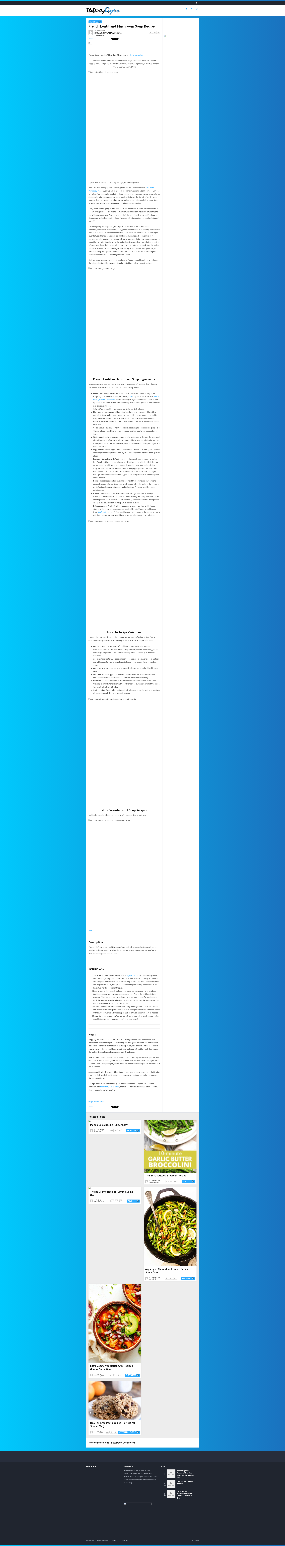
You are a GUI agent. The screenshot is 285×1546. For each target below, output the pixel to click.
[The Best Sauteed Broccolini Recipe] (170, 1146)
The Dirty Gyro (103, 1541)
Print (91, 930)
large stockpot (132, 975)
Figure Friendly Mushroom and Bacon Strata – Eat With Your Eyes (184, 1494)
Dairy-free (94, 22)
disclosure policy (136, 55)
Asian (130, 1201)
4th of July (131, 1130)
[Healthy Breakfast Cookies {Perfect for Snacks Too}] (115, 1400)
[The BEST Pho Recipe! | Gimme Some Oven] (90, 1188)
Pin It (91, 38)
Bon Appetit (102, 512)
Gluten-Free (98, 33)
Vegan (113, 33)
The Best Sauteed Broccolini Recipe (165, 1175)
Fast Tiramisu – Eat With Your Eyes (185, 1482)
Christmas (186, 1278)
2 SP (184, 1181)
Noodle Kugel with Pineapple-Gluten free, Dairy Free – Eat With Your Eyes (185, 1473)
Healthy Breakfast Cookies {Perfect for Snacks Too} (112, 1424)
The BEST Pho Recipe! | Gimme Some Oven (111, 1193)
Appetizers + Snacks (127, 1432)
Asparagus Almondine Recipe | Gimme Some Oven (167, 1270)
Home (114, 1541)
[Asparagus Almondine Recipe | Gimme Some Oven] (170, 1226)
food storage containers (109, 1087)
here (130, 396)
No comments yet (99, 1442)
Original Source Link (97, 1101)
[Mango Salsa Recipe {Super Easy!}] (90, 1121)
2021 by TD (195, 1541)
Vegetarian (119, 33)
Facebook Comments (123, 1442)
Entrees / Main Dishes (109, 32)
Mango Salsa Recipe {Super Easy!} (109, 1125)
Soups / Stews (106, 33)
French (118, 32)
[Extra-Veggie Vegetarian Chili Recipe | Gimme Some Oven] (115, 1323)
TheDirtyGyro (101, 30)
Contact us (124, 1541)
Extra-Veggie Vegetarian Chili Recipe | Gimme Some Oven (111, 1367)
